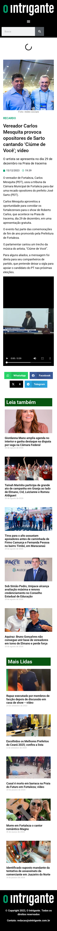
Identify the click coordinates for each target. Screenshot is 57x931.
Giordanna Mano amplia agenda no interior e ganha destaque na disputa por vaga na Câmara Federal (28, 441)
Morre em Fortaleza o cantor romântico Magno (24, 827)
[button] (28, 21)
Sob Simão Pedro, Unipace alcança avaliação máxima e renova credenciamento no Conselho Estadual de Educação (27, 591)
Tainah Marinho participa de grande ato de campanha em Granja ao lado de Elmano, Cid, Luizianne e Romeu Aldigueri (28, 490)
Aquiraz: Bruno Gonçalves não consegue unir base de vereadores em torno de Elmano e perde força (26, 640)
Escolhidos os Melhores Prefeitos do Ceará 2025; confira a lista (27, 743)
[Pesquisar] (39, 31)
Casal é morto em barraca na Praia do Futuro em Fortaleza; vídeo (28, 785)
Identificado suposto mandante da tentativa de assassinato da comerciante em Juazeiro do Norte (28, 871)
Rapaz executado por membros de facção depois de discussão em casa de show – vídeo (28, 699)
